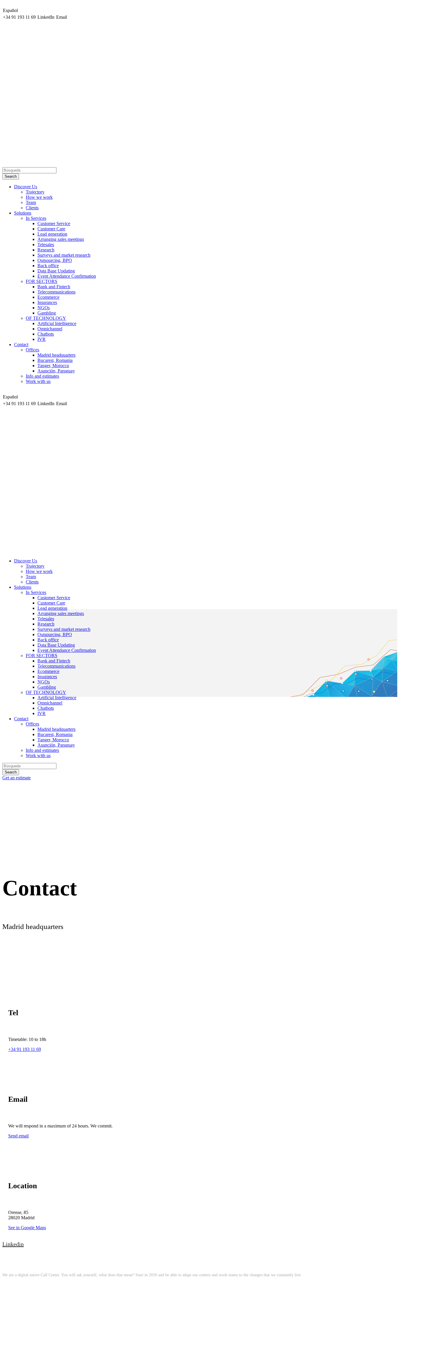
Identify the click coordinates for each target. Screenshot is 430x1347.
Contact (21, 344)
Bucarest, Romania (55, 360)
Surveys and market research (63, 255)
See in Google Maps (27, 1227)
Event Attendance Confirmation (66, 276)
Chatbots (45, 333)
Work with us (38, 381)
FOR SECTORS (41, 281)
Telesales (45, 244)
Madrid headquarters (56, 355)
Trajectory (35, 191)
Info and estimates (42, 376)
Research (45, 249)
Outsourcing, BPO (54, 260)
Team (31, 202)
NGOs (43, 307)
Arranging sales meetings (60, 239)
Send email (18, 1135)
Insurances (47, 302)
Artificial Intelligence (56, 323)
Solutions (22, 212)
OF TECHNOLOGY (46, 318)
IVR (41, 339)
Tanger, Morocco (53, 365)
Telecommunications (56, 291)
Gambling (46, 312)
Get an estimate (16, 777)
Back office (48, 265)
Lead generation (52, 234)
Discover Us (25, 186)
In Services (36, 218)
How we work (39, 197)
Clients (32, 207)
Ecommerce (48, 297)
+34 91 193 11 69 (24, 1049)
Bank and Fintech (53, 286)
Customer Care (51, 228)
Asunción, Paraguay (56, 370)
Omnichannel (49, 328)
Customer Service (53, 223)
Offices (32, 349)
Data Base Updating (56, 270)
